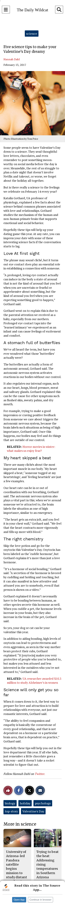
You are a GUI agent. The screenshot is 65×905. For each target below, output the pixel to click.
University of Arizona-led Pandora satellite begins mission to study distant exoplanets (16, 866)
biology (10, 803)
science (31, 33)
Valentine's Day (33, 811)
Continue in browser (40, 899)
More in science (19, 824)
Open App (19, 899)
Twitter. (40, 774)
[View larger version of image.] (32, 103)
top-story (11, 811)
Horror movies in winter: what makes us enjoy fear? (31, 449)
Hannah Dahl (11, 59)
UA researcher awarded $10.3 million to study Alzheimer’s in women (34, 681)
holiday (25, 803)
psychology (43, 803)
